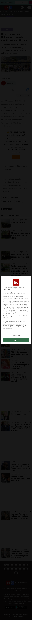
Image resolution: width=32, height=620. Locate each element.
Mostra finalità (16, 335)
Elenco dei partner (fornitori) (10, 330)
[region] (16, 310)
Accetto (16, 340)
